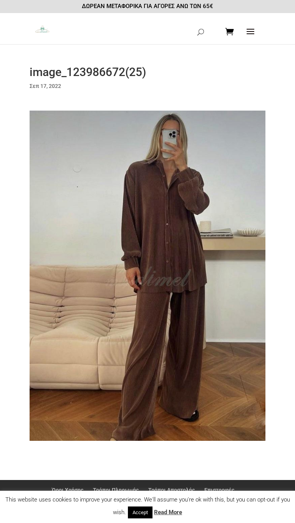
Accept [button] (140, 512)
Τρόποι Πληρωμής (116, 490)
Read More (168, 512)
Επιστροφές (219, 490)
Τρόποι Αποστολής (171, 490)
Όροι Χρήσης (67, 490)
